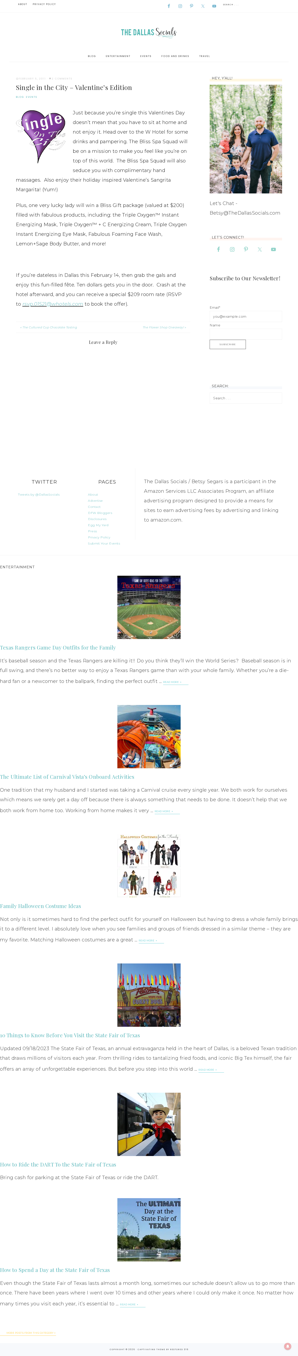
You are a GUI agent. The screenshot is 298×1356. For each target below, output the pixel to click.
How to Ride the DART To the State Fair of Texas (58, 1164)
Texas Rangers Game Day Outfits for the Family (58, 647)
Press (92, 531)
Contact (94, 507)
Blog (20, 97)
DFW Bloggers (100, 513)
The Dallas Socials (149, 31)
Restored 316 (179, 1349)
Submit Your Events (104, 543)
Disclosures (97, 519)
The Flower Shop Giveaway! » (164, 327)
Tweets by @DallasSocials (39, 494)
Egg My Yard (98, 525)
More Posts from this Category (30, 1332)
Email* (215, 307)
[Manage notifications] (287, 1346)
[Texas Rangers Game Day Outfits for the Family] (149, 607)
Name (215, 325)
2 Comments (62, 78)
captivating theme (151, 1349)
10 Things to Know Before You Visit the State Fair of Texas (70, 1035)
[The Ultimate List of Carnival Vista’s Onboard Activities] (149, 736)
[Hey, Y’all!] (246, 139)
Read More (171, 682)
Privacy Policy (99, 537)
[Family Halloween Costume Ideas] (149, 866)
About (93, 494)
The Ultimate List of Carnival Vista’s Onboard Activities (67, 776)
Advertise (95, 501)
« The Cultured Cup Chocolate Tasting (48, 327)
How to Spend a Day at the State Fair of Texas (55, 1269)
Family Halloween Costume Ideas (40, 905)
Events (31, 97)
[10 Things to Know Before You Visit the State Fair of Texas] (149, 995)
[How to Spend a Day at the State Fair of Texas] (149, 1229)
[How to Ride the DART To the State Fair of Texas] (149, 1124)
